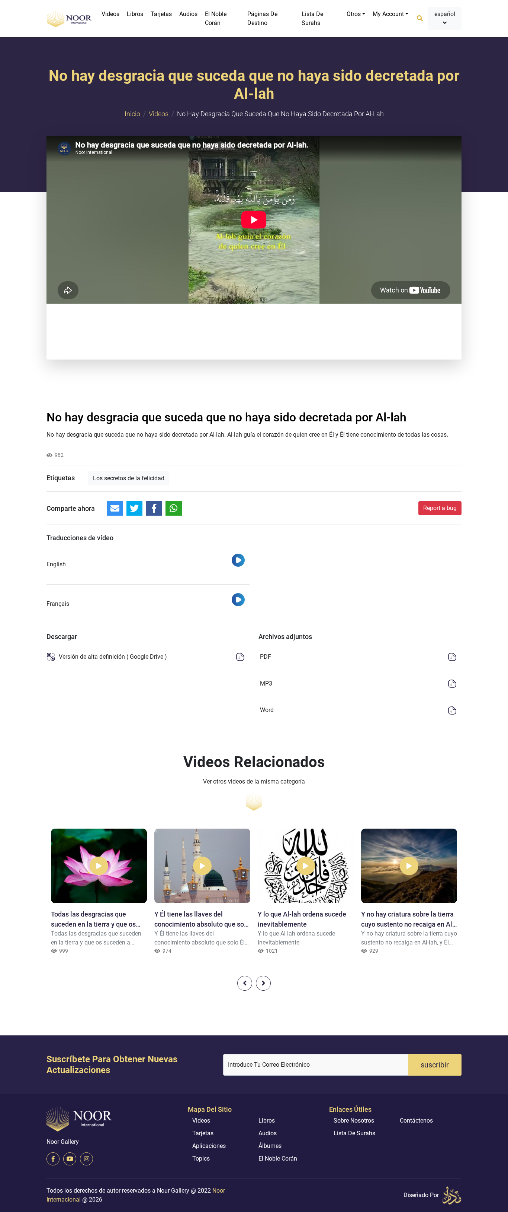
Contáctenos (416, 1120)
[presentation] (244, 983)
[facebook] (53, 1158)
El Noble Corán (215, 18)
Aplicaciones (209, 1145)
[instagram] (86, 1158)
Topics (201, 1158)
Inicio (132, 114)
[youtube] (69, 1158)
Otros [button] (354, 14)
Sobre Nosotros (354, 1120)
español (444, 14)
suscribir (435, 1064)
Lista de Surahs (312, 18)
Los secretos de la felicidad (128, 478)
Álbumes (270, 1145)
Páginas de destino (262, 18)
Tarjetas (161, 14)
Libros (135, 14)
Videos (110, 14)
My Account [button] (388, 14)
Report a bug (440, 508)
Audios (188, 14)
